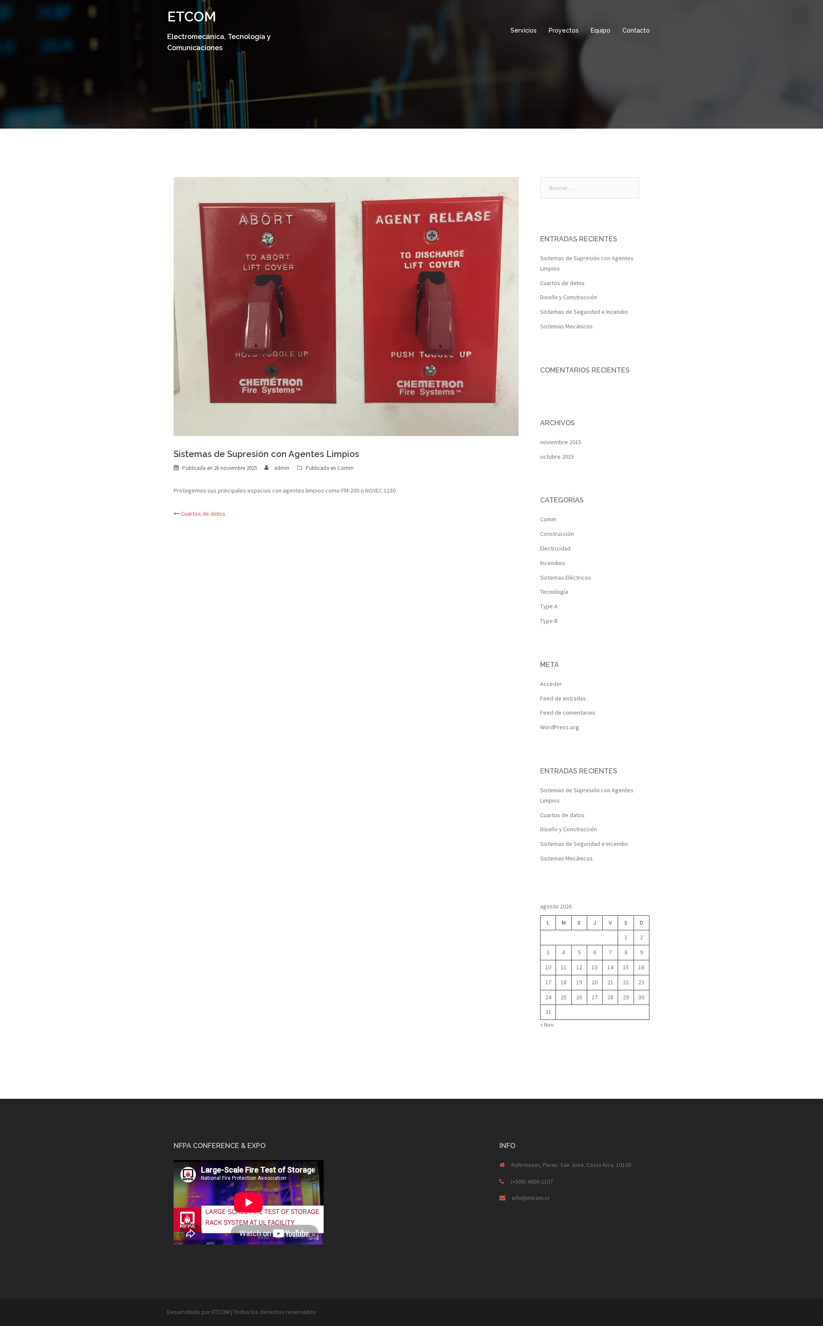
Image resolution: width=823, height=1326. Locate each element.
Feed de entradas (563, 698)
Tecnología (554, 591)
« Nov (547, 1024)
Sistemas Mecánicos (566, 326)
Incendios (552, 563)
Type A (549, 606)
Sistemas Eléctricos (565, 577)
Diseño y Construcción (568, 297)
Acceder (551, 684)
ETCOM (191, 16)
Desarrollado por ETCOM (198, 1312)
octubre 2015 (557, 456)
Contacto (636, 30)
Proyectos (564, 30)
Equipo (600, 30)
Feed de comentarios (567, 712)
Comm (345, 468)
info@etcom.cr (531, 1198)
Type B (549, 621)
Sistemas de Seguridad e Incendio (584, 312)
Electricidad (555, 548)
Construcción (557, 534)
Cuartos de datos (203, 513)
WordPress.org (559, 727)
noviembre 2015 (560, 442)
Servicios (524, 30)
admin (281, 468)
